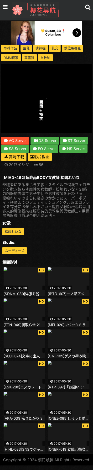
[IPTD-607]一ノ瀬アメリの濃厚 (68, 294)
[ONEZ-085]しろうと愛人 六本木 (68, 418)
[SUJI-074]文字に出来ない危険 (24, 356)
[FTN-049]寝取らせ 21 (22, 325)
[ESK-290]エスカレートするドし (24, 387)
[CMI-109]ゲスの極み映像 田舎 (68, 356)
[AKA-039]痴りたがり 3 (23, 418)
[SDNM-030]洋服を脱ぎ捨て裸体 (24, 294)
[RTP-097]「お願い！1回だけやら (68, 387)
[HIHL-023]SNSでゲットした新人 (24, 449)
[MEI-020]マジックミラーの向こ (68, 325)
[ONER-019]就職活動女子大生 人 (68, 449)
